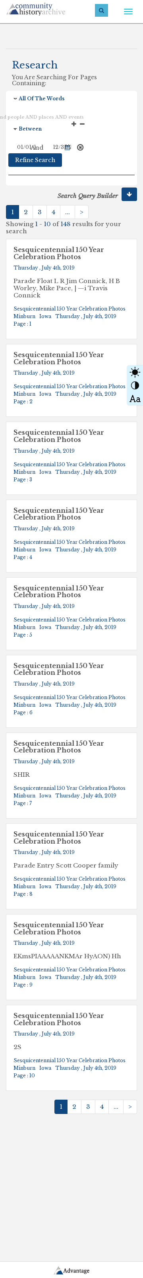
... (67, 212)
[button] (129, 194)
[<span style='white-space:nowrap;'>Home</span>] (50, 8)
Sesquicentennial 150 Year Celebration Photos (59, 253)
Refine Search (35, 160)
